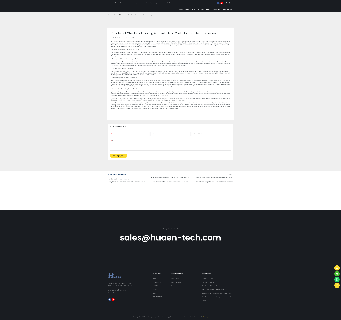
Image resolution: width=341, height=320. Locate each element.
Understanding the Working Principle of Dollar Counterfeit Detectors (119, 179)
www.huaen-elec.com (183, 317)
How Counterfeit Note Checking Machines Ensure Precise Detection (171, 182)
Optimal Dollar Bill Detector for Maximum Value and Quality (214, 177)
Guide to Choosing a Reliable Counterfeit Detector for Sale (214, 182)
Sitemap (205, 317)
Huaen (110, 15)
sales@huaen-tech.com (170, 237)
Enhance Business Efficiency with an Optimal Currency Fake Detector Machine (171, 177)
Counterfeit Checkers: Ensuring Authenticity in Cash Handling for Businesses (138, 15)
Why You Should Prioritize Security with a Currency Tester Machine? (127, 182)
